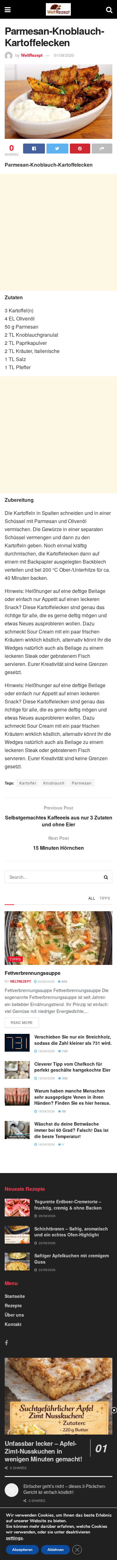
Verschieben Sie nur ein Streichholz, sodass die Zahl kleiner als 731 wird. (73, 1040)
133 (64, 1051)
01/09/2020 (64, 55)
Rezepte (13, 1305)
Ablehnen (55, 1549)
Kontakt (13, 1324)
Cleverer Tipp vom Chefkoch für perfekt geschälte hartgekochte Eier (72, 1067)
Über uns (14, 1315)
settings (14, 1538)
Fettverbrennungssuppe (32, 972)
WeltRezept (31, 55)
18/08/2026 (46, 1051)
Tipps (105, 898)
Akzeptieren (22, 1549)
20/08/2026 (46, 981)
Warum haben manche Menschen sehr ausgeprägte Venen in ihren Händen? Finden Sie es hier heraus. (72, 1097)
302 (64, 1078)
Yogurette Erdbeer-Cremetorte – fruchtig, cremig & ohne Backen (68, 1204)
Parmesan (82, 782)
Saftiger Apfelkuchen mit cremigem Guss (71, 1258)
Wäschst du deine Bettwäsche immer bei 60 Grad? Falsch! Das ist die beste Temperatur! (71, 1130)
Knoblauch (54, 782)
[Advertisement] (58, 232)
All (91, 898)
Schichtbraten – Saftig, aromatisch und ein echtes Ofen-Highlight (71, 1231)
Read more (22, 1022)
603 (64, 981)
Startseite (15, 1296)
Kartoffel (27, 782)
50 (63, 1111)
